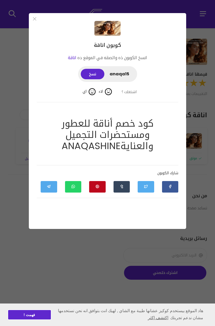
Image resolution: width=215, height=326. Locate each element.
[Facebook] (170, 187)
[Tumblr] (122, 187)
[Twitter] (146, 187)
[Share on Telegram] (49, 187)
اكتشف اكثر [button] (158, 318)
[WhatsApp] (73, 187)
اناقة (72, 58)
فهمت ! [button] (29, 315)
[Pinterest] (97, 187)
